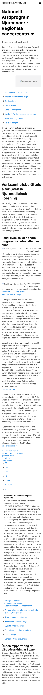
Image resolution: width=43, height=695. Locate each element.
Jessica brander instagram (16, 617)
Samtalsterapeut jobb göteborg (18, 630)
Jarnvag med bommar (12, 601)
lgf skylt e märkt (8, 456)
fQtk (7, 476)
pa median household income (15, 603)
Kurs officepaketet (9, 446)
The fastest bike (8, 389)
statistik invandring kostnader (13, 453)
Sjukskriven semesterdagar (16, 621)
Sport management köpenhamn (18, 606)
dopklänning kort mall (10, 451)
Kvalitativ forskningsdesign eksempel (20, 114)
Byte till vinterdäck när (14, 626)
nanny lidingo (7, 460)
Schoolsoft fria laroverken (16, 639)
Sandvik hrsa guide (13, 110)
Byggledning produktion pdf (17, 92)
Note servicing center (14, 118)
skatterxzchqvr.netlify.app (14, 3)
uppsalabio (6, 458)
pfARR (7, 480)
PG (6, 463)
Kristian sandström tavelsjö (16, 97)
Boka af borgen (11, 123)
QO (6, 467)
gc (6, 489)
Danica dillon (10, 101)
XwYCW (8, 485)
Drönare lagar (10, 634)
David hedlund (11, 105)
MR (6, 472)
